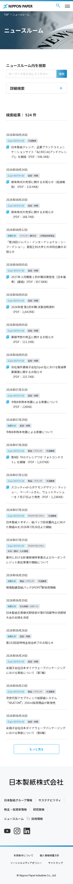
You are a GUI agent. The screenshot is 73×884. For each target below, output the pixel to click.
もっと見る (36, 749)
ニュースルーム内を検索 (26, 65)
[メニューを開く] (67, 6)
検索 (61, 74)
